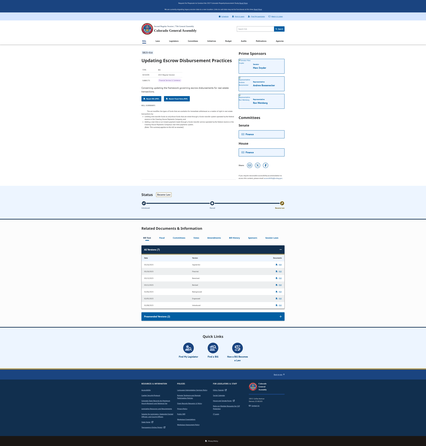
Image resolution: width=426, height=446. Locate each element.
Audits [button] (244, 41)
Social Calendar (219, 395)
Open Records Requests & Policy (189, 403)
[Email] (249, 165)
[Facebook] (265, 165)
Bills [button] (144, 41)
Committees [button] (193, 41)
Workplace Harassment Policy (188, 425)
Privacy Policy (182, 409)
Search (280, 29)
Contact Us (255, 406)
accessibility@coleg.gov (273, 178)
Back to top (278, 374)
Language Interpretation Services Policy (192, 390)
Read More (243, 3)
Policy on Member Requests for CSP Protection (226, 407)
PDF (280, 265)
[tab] (147, 238)
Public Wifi (181, 414)
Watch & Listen (277, 16)
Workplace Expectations (186, 419)
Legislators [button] (173, 41)
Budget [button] (228, 41)
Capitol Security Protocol (150, 395)
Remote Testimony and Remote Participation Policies (189, 396)
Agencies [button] (280, 41)
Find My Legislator (258, 16)
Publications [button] (261, 41)
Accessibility (146, 390)
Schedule (224, 16)
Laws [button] (158, 41)
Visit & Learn (239, 16)
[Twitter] (257, 165)
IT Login (216, 414)
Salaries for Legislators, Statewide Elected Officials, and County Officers (157, 415)
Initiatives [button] (211, 41)
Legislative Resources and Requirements (156, 409)
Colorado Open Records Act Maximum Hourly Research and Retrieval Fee (155, 402)
